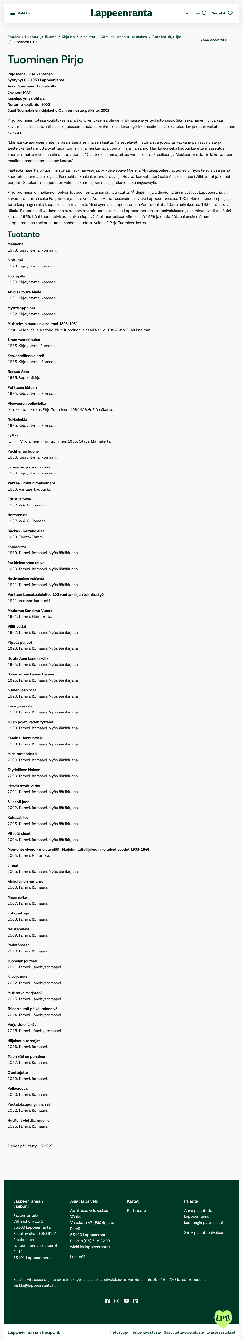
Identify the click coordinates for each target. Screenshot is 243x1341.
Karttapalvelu (138, 1210)
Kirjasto (68, 36)
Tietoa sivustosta (146, 1332)
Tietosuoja (119, 1332)
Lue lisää (77, 1256)
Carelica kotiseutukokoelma (124, 36)
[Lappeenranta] (122, 13)
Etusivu (14, 36)
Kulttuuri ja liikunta (41, 36)
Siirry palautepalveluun (204, 1232)
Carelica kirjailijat (167, 36)
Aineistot (87, 36)
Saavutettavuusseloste (184, 1332)
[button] (200, 13)
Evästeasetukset (221, 1332)
